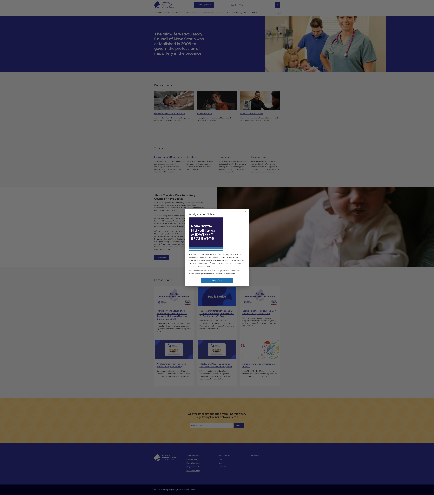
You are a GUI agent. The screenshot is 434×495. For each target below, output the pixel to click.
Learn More (217, 280)
